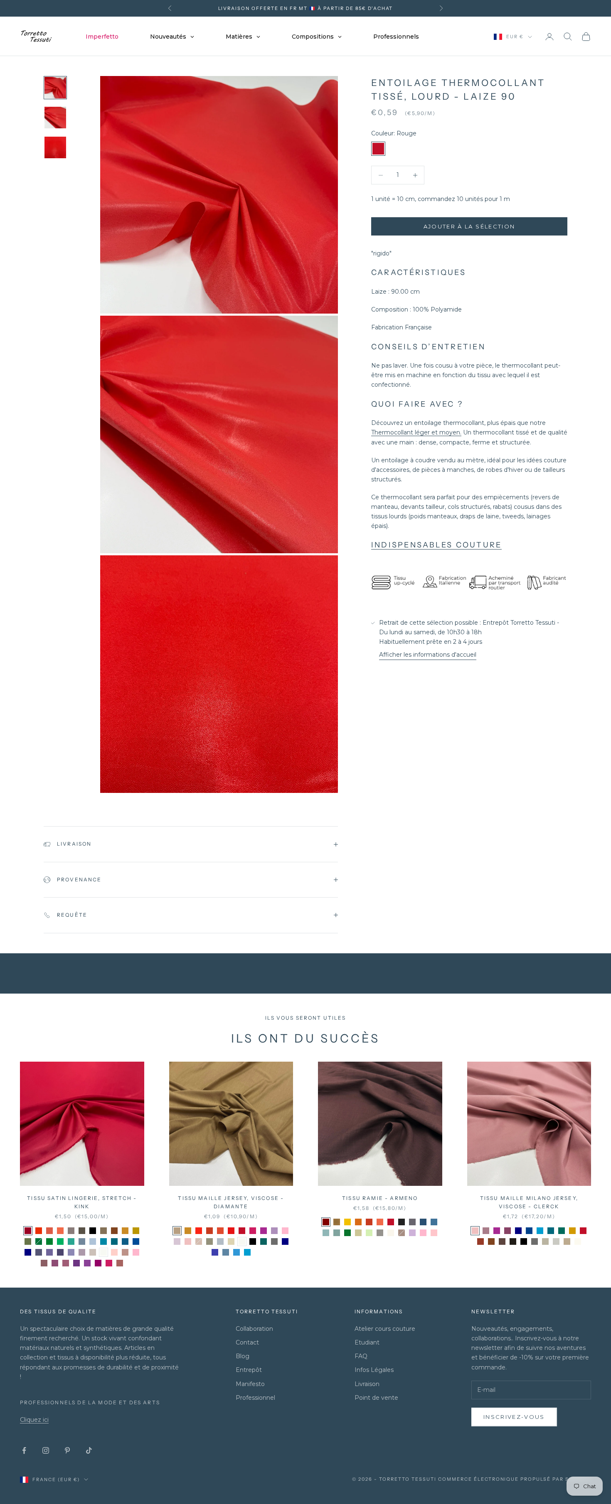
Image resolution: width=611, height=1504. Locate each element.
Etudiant (367, 1342)
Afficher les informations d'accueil (427, 655)
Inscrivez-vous (514, 1416)
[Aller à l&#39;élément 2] (55, 117)
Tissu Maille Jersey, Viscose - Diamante (231, 1202)
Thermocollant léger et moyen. (416, 433)
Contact (247, 1342)
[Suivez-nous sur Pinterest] (67, 1450)
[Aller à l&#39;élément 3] (55, 147)
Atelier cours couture (385, 1328)
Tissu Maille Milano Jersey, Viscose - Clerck (529, 1202)
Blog (242, 1356)
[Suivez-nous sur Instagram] (46, 1450)
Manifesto (250, 1384)
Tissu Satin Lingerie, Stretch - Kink (82, 1202)
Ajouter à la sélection (469, 226)
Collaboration (254, 1328)
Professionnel (255, 1397)
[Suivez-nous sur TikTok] (89, 1450)
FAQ (361, 1356)
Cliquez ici (34, 1419)
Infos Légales (374, 1370)
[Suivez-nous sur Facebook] (24, 1450)
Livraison (367, 1384)
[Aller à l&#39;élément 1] (55, 87)
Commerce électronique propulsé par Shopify (514, 1479)
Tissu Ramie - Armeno (380, 1198)
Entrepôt (249, 1370)
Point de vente (376, 1397)
